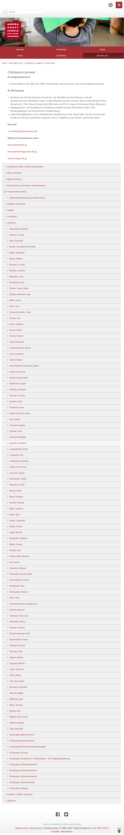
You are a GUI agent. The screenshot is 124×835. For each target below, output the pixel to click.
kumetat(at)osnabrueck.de (23, 131)
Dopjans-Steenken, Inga (20, 294)
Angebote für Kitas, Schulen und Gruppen (25, 167)
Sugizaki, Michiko (17, 663)
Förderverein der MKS (16, 192)
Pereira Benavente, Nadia (20, 574)
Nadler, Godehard (17, 520)
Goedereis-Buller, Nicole (20, 348)
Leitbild (10, 210)
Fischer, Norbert (16, 336)
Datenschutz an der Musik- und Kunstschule (26, 185)
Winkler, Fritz (15, 711)
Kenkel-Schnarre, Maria (19, 413)
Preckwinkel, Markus (18, 592)
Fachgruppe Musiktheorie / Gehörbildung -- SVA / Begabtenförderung (39, 759)
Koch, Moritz (14, 419)
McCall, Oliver (15, 491)
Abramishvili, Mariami (18, 229)
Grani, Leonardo (16, 354)
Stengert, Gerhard (17, 645)
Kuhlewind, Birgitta (17, 437)
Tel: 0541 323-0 (101, 828)
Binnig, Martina (16, 259)
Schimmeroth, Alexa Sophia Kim (23, 604)
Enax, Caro (14, 306)
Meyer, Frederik (16, 497)
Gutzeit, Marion (16, 360)
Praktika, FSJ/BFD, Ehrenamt (19, 794)
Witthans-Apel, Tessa (18, 717)
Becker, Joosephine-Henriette (22, 247)
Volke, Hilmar (15, 675)
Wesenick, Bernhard (18, 687)
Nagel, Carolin (15, 526)
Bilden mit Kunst (14, 173)
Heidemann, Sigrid (17, 383)
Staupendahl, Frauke (18, 639)
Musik (102, 49)
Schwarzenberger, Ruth (19, 633)
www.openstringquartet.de (21, 151)
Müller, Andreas (16, 509)
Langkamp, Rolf (16, 455)
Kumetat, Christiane (45, 63)
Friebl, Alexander (16, 342)
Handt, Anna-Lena (17, 372)
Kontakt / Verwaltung (16, 204)
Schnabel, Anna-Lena (18, 616)
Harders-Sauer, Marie (18, 378)
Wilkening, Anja (16, 699)
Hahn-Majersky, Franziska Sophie (24, 366)
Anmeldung (61, 49)
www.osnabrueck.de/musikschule (62, 824)
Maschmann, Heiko (17, 479)
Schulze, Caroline (17, 627)
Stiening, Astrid (15, 651)
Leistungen (12, 216)
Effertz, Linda (15, 300)
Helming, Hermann (17, 389)
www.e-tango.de (16, 158)
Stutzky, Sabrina (16, 657)
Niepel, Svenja (15, 544)
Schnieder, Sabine (17, 622)
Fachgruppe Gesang (18, 753)
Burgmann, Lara (16, 276)
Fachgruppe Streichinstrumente (23, 770)
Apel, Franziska (16, 241)
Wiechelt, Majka (16, 693)
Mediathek (61, 56)
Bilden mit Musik (14, 179)
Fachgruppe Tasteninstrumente (23, 776)
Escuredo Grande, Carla (20, 312)
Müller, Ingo (14, 515)
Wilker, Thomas (16, 705)
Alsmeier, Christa (16, 235)
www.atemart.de (16, 144)
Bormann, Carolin (17, 265)
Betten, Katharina (17, 253)
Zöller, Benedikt (16, 729)
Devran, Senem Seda (18, 288)
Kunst (20, 56)
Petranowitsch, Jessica (19, 580)
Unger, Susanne (16, 669)
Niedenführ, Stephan (18, 538)
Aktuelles (20, 49)
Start (4, 63)
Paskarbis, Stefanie (17, 568)
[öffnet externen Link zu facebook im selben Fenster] (58, 818)
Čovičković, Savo (16, 282)
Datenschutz (21, 828)
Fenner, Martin (15, 330)
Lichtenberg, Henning (18, 461)
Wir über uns (102, 56)
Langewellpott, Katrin (18, 449)
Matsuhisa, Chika (17, 485)
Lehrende (29, 63)
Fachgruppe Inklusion (18, 788)
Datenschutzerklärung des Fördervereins (27, 198)
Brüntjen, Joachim (17, 271)
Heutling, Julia (15, 401)
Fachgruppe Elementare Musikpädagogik (27, 747)
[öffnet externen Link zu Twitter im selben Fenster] (66, 818)
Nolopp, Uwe (15, 550)
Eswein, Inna (15, 318)
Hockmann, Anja (16, 407)
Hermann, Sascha (17, 395)
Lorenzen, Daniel (17, 473)
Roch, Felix (14, 598)
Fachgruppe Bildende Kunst (21, 735)
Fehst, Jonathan (16, 324)
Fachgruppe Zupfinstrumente (22, 782)
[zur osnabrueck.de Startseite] (110, 5)
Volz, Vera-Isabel (16, 681)
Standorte (11, 801)
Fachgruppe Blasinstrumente (22, 741)
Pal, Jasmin (14, 562)
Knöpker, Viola (15, 431)
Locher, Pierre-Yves (17, 467)
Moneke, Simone (16, 503)
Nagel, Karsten (15, 532)
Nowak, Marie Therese (19, 556)
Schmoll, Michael (16, 610)
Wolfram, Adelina (16, 723)
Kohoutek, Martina (17, 425)
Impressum (35, 828)
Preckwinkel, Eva (16, 586)
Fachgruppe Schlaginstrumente (23, 764)
